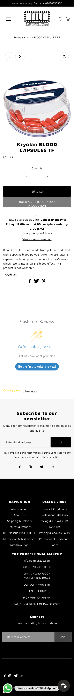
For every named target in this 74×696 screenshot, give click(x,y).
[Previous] (9, 56)
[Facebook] (20, 467)
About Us (19, 515)
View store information (36, 239)
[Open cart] (68, 19)
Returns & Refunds (19, 527)
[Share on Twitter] (37, 282)
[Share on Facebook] (30, 282)
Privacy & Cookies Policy (54, 532)
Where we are (19, 509)
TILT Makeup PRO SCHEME (19, 532)
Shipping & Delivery (19, 521)
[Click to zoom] (64, 56)
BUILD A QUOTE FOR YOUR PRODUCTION (37, 203)
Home (17, 37)
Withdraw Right (19, 545)
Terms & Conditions (54, 509)
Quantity (37, 168)
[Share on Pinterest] (43, 282)
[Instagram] (30, 467)
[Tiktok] (53, 467)
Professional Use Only (54, 515)
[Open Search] (61, 19)
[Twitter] (41, 467)
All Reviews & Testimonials (19, 539)
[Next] (19, 56)
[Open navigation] (11, 19)
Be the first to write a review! (37, 366)
